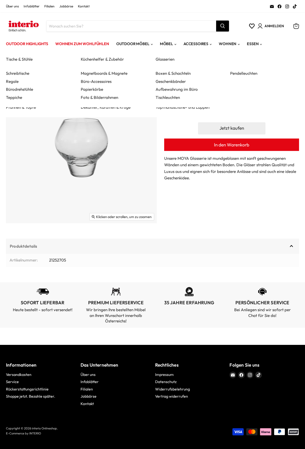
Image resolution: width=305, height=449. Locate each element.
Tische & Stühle (19, 59)
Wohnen (227, 43)
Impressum (164, 374)
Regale (12, 81)
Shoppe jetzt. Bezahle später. (30, 396)
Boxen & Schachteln (173, 73)
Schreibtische (17, 73)
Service (12, 381)
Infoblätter (32, 6)
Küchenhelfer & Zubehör (102, 59)
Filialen (49, 6)
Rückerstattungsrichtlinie (27, 389)
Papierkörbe (92, 89)
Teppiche (14, 97)
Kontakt (84, 6)
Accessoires (195, 43)
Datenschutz (166, 381)
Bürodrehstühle (19, 89)
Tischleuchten (168, 97)
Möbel (166, 43)
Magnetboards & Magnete (104, 73)
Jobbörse (66, 6)
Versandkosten (18, 374)
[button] (231, 128)
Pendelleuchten (243, 73)
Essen (253, 43)
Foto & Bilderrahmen (99, 97)
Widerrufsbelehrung (172, 389)
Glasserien (165, 59)
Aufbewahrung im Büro (177, 89)
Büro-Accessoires (96, 81)
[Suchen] (222, 26)
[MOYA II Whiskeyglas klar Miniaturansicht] (14, 237)
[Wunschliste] (252, 26)
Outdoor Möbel (132, 43)
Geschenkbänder (171, 81)
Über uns (12, 6)
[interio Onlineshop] (23, 26)
